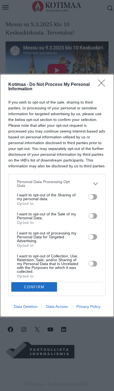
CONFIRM (34, 287)
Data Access (57, 306)
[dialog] (57, 195)
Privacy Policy (88, 306)
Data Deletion (26, 306)
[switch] (92, 197)
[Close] (103, 85)
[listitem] (57, 183)
